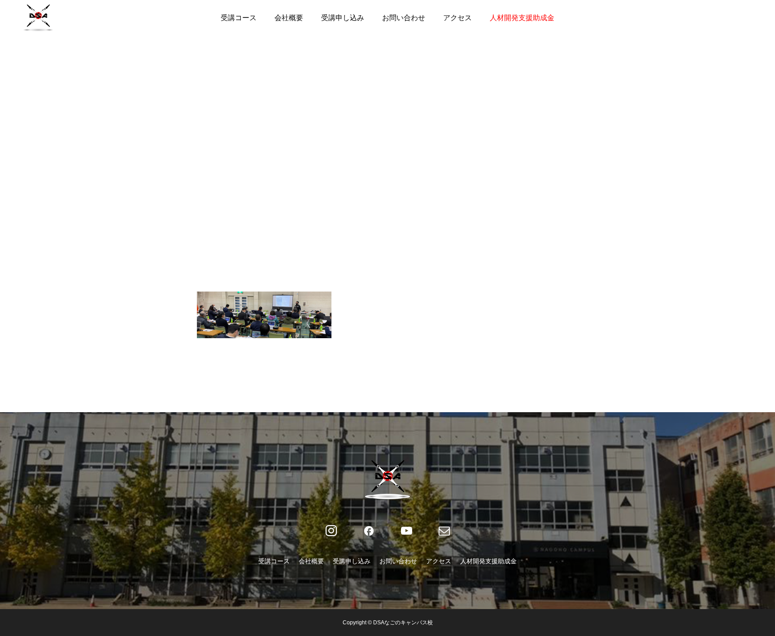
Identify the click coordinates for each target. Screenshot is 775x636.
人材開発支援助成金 (522, 18)
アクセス (457, 18)
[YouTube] (406, 531)
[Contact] (444, 531)
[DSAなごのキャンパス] (38, 18)
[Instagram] (331, 531)
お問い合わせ (403, 18)
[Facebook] (368, 531)
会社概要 (288, 18)
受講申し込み (342, 18)
